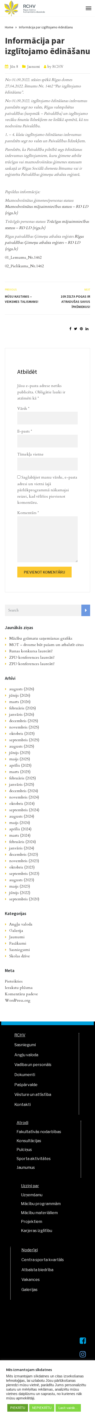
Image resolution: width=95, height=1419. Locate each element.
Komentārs (28, 513)
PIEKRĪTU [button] (17, 1408)
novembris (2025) (24, 727)
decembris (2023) (23, 854)
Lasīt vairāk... (68, 1408)
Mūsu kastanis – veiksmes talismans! (21, 299)
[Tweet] (75, 329)
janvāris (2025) (21, 784)
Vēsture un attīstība (32, 1094)
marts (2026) (19, 701)
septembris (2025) (24, 740)
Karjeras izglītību (36, 1230)
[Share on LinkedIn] (87, 329)
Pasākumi (17, 943)
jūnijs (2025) (19, 752)
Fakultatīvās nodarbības (39, 1131)
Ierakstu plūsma (19, 987)
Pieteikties (14, 981)
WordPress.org (17, 1000)
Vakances (30, 1279)
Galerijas (29, 1289)
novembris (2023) (24, 861)
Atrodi (22, 1122)
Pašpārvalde (26, 1084)
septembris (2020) (24, 899)
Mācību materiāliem (39, 1212)
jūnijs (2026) (19, 695)
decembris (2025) (23, 721)
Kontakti (22, 1104)
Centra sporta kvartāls (42, 1259)
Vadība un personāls (32, 1064)
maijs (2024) (19, 822)
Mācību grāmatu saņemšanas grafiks (40, 638)
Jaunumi (33, 66)
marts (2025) (19, 771)
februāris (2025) (22, 778)
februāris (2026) (22, 708)
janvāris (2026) (21, 714)
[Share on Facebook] (70, 329)
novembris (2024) (24, 797)
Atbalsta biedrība (37, 1269)
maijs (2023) (19, 886)
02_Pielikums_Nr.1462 (24, 266)
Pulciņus (24, 1149)
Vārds (23, 408)
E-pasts (24, 431)
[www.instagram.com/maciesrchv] (83, 1354)
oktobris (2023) (22, 867)
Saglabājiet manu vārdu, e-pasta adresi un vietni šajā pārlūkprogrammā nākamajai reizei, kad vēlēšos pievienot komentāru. (47, 490)
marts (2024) (19, 835)
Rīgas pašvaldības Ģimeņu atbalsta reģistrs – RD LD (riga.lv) (44, 243)
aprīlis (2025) (20, 765)
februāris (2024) (22, 841)
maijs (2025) (19, 759)
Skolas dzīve (19, 956)
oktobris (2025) (22, 733)
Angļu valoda (20, 924)
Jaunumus (26, 1167)
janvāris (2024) (21, 848)
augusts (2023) (21, 880)
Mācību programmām (41, 1203)
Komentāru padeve (21, 994)
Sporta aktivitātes (34, 1158)
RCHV (57, 66)
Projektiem (31, 1221)
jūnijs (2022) (19, 892)
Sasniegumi (19, 949)
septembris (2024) (24, 810)
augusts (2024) (21, 816)
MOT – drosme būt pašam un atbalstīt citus (46, 644)
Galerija (16, 930)
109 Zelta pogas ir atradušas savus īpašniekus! (75, 301)
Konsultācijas (29, 1140)
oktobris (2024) (22, 803)
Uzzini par (30, 1186)
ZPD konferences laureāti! (31, 657)
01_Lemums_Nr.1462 (23, 257)
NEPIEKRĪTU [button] (41, 1408)
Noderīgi (29, 1250)
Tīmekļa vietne (30, 454)
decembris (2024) (23, 791)
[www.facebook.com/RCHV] (83, 1341)
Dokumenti (24, 1074)
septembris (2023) (24, 873)
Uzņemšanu (31, 1195)
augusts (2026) (21, 689)
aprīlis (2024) (20, 829)
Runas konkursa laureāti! (30, 651)
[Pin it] (81, 329)
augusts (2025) (21, 746)
